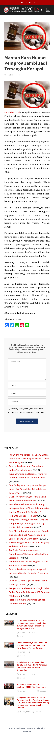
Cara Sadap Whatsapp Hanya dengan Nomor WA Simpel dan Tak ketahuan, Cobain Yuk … (27, 489)
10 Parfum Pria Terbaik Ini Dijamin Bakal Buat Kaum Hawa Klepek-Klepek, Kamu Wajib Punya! (29, 458)
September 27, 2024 (27, 632)
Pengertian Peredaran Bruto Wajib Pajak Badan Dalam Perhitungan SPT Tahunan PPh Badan (29, 592)
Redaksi (23, 636)
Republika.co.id (12, 112)
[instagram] (34, 2)
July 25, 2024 (25, 712)
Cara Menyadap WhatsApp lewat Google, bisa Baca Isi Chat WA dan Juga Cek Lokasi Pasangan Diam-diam (29, 535)
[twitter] (30, 2)
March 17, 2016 (14, 75)
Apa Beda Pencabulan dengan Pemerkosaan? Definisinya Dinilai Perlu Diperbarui (28, 554)
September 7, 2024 (27, 691)
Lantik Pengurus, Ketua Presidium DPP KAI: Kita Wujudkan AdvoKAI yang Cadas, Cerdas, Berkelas (32, 645)
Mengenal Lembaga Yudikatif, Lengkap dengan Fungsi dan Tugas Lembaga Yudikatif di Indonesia (28, 523)
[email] (22, 2)
